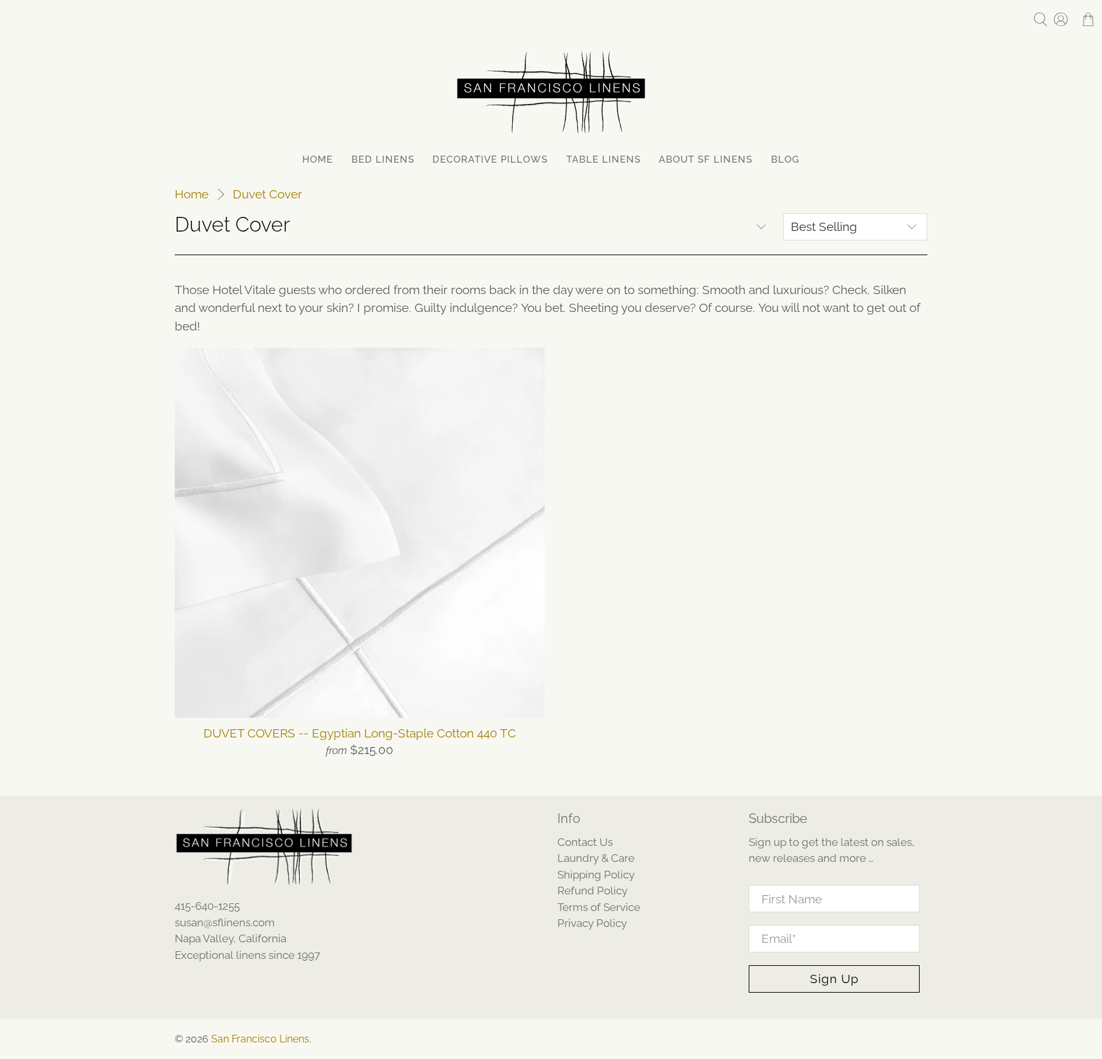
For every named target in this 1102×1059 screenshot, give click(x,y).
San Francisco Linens (260, 1039)
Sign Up (834, 979)
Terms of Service (598, 907)
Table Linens (603, 159)
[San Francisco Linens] (551, 93)
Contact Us (585, 842)
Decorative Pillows (490, 159)
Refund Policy (592, 890)
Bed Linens (383, 159)
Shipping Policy (596, 874)
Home (317, 159)
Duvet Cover (267, 194)
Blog (785, 159)
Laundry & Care (596, 858)
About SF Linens (706, 159)
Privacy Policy (592, 923)
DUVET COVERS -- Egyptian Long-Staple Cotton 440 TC (359, 733)
